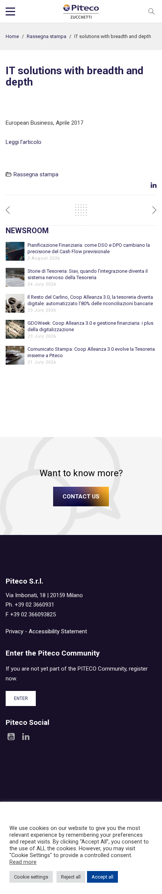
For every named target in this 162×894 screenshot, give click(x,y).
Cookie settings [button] (31, 877)
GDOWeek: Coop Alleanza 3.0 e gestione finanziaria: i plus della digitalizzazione (90, 326)
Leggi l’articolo (23, 142)
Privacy (14, 631)
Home (12, 36)
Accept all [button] (102, 877)
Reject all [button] (71, 877)
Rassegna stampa (46, 36)
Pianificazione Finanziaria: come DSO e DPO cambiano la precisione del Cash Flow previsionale (89, 248)
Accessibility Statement (58, 631)
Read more (23, 862)
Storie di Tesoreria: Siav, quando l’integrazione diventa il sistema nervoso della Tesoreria (88, 274)
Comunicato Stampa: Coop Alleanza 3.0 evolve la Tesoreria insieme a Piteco (91, 352)
